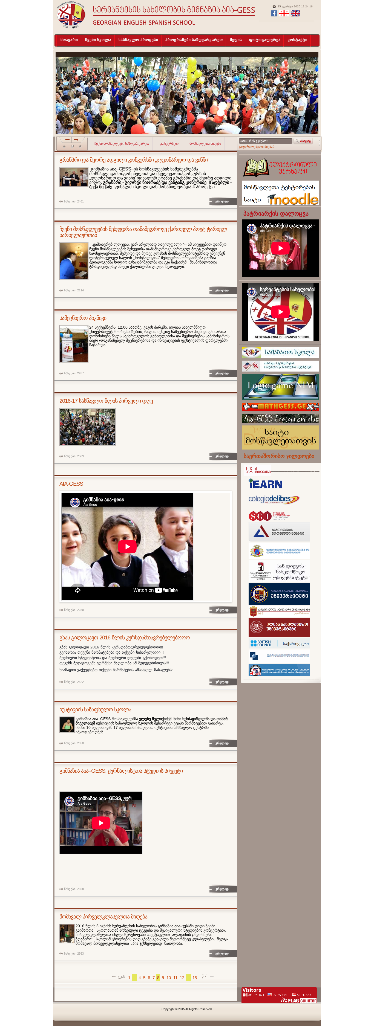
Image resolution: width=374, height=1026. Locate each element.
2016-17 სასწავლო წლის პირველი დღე (106, 401)
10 (168, 977)
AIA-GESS (71, 484)
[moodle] (280, 206)
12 (182, 977)
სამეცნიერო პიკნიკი (82, 318)
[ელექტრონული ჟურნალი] (280, 179)
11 (175, 977)
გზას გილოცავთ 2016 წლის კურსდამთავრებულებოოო (124, 637)
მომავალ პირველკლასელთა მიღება (103, 917)
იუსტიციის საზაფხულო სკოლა (95, 709)
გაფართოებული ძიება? (256, 146)
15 (194, 977)
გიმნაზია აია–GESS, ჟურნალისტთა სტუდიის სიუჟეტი (121, 771)
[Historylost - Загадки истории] (80, 147)
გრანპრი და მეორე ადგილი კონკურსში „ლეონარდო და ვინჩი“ (134, 160)
